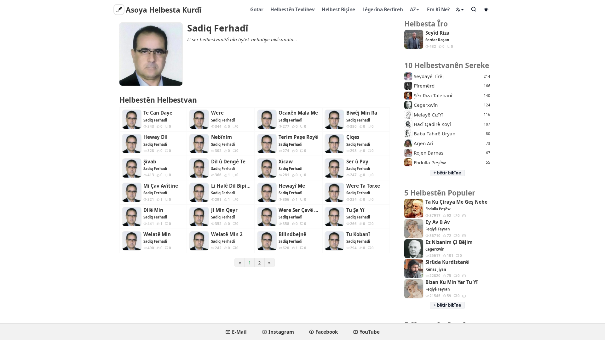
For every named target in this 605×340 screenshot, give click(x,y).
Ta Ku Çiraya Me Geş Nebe (456, 202)
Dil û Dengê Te (228, 162)
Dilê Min (153, 210)
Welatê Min (157, 234)
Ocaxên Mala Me (298, 113)
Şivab (149, 162)
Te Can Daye (157, 113)
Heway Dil (155, 137)
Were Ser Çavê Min (299, 210)
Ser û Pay (357, 162)
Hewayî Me (292, 186)
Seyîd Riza (437, 33)
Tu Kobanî (358, 234)
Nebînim (221, 137)
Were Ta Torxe (363, 186)
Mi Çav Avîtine (160, 186)
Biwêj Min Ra (361, 113)
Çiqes (353, 137)
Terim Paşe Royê (298, 137)
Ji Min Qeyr (224, 210)
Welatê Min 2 (227, 234)
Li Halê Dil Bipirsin (231, 186)
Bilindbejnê (292, 234)
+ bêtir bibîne (447, 173)
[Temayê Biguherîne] (486, 9)
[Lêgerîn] (474, 9)
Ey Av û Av (437, 222)
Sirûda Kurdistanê (447, 262)
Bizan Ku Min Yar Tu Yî (451, 282)
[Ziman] (460, 9)
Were (217, 113)
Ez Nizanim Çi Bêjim (449, 242)
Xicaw (286, 162)
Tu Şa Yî (355, 210)
